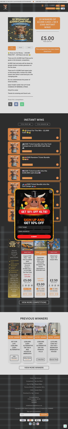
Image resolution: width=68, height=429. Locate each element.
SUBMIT (34, 236)
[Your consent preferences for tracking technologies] (65, 426)
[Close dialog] (50, 191)
